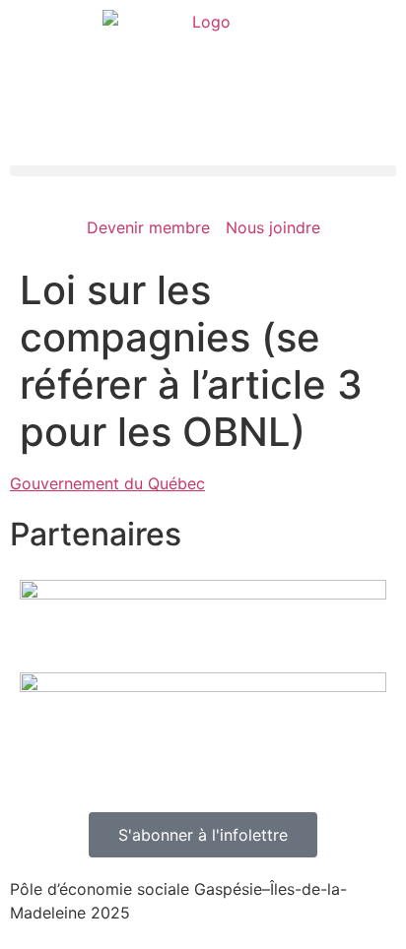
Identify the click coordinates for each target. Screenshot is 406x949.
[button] (203, 170)
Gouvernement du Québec (107, 483)
